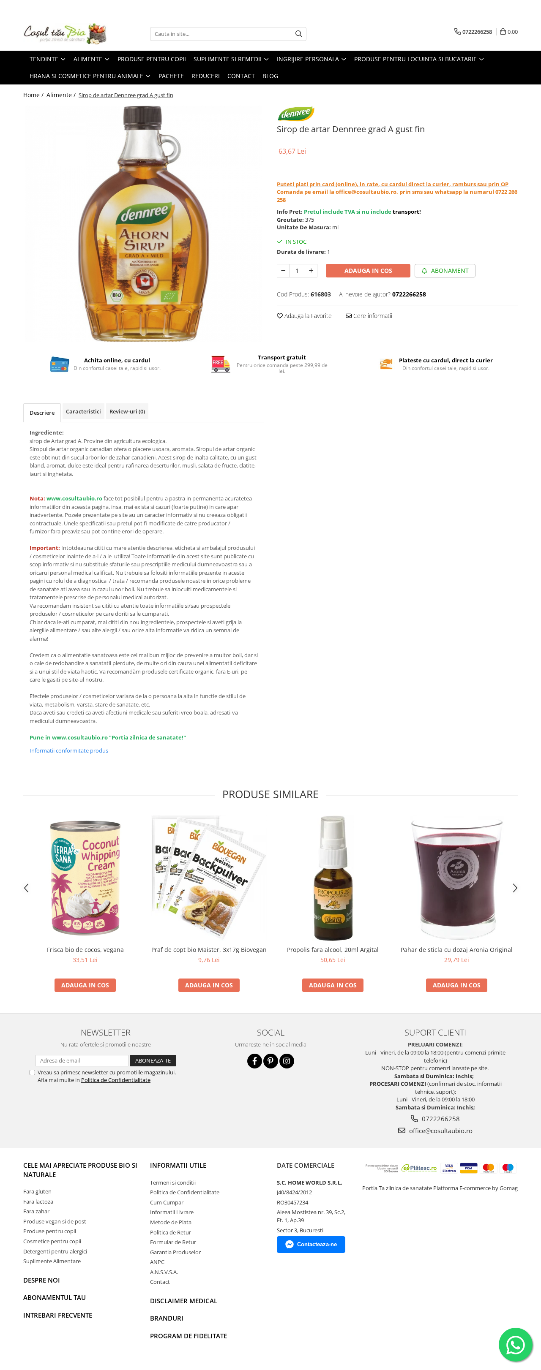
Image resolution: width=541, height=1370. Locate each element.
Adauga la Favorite (307, 316)
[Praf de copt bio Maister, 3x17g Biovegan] (209, 878)
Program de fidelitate (188, 1336)
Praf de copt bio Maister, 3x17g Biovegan (209, 950)
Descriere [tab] (42, 412)
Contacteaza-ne (317, 1244)
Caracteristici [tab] (83, 411)
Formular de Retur (173, 1242)
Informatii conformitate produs (69, 750)
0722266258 (440, 1118)
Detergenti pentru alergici (55, 1251)
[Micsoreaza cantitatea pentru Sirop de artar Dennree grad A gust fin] (283, 270)
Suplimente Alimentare (52, 1261)
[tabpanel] (143, 224)
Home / (34, 95)
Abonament (449, 270)
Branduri (166, 1318)
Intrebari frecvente (57, 1315)
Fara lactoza (38, 1201)
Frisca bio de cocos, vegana (85, 950)
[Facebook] (254, 1061)
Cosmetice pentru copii (52, 1241)
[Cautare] (298, 34)
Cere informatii (372, 316)
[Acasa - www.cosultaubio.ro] (65, 33)
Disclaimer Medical (183, 1301)
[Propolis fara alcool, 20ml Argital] (333, 878)
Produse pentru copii (49, 1231)
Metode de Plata (170, 1222)
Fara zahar (36, 1211)
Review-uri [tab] (127, 411)
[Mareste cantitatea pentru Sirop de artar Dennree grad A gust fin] (311, 270)
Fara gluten (37, 1191)
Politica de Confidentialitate (115, 1080)
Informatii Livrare (172, 1212)
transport (406, 211)
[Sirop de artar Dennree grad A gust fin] (143, 224)
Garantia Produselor (175, 1252)
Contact (160, 1282)
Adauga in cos (368, 270)
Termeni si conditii (173, 1182)
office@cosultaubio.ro (440, 1130)
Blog (270, 76)
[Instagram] (286, 1061)
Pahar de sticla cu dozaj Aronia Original (457, 950)
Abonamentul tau (54, 1297)
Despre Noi (41, 1280)
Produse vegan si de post (54, 1221)
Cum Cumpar (166, 1202)
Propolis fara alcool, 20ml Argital (333, 950)
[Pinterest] (270, 1061)
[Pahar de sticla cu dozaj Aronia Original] (456, 878)
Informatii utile (178, 1165)
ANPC (157, 1262)
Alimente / (61, 95)
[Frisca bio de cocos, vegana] (85, 878)
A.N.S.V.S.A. (164, 1272)
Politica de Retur (170, 1232)
